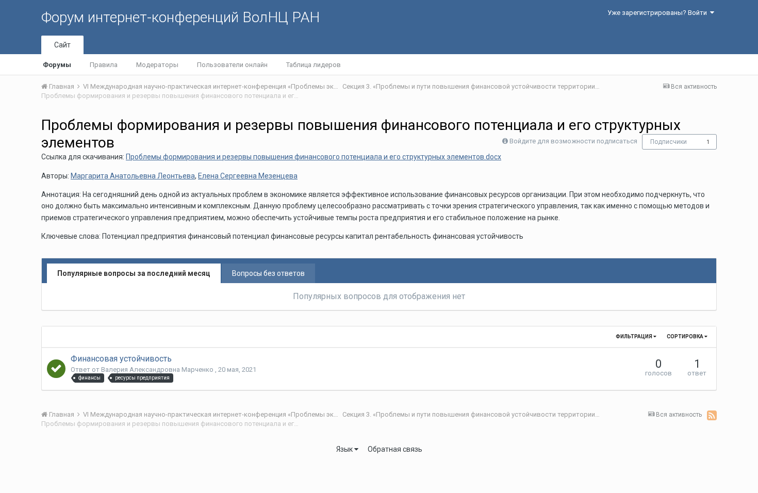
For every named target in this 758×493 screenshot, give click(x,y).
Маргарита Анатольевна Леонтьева (133, 176)
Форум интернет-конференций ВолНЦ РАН (180, 17)
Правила (104, 65)
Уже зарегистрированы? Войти (658, 13)
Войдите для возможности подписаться (573, 141)
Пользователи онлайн (232, 65)
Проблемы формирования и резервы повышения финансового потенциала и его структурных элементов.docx (313, 157)
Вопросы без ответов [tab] (268, 273)
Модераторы (157, 65)
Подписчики (668, 141)
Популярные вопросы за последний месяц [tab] (133, 273)
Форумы (57, 65)
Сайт (62, 45)
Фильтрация (634, 336)
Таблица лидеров (313, 65)
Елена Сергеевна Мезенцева (248, 176)
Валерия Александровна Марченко (158, 369)
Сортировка (685, 336)
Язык (345, 449)
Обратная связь (395, 449)
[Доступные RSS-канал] (712, 415)
